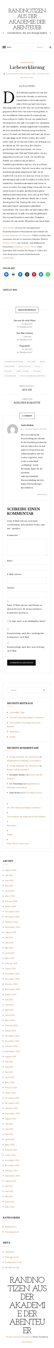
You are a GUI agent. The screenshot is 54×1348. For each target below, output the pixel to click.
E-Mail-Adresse (15, 574)
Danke (13, 737)
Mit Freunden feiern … (33, 792)
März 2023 (10, 1082)
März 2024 (10, 1020)
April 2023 (9, 1077)
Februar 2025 (11, 963)
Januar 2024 (10, 1030)
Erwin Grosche (24, 366)
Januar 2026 (10, 906)
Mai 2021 (9, 1196)
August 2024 (10, 994)
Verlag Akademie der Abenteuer (20, 74)
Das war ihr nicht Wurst (24, 320)
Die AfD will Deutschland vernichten (26, 717)
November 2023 (12, 1041)
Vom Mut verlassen (24, 333)
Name (10, 560)
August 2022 (10, 1118)
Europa (37, 366)
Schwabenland (10, 376)
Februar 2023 (11, 1087)
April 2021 (9, 1201)
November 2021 (12, 1165)
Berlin (42, 362)
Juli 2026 (9, 875)
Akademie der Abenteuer (13, 362)
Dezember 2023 (12, 1036)
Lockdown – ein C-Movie (25, 246)
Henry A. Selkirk (22, 371)
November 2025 (12, 917)
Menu (8, 47)
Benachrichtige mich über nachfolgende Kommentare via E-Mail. (25, 635)
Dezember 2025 (12, 911)
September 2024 (12, 989)
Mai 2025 (9, 948)
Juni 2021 (9, 1191)
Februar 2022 (11, 1150)
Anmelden (9, 1252)
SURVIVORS (8, 258)
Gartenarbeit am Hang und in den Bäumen (26, 816)
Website (11, 588)
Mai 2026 (9, 885)
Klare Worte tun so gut (18, 843)
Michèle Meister (10, 243)
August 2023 (10, 1056)
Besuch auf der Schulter (18, 769)
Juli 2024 (9, 999)
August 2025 (10, 932)
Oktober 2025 (11, 922)
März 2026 (10, 896)
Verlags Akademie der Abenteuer (17, 235)
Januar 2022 (10, 1155)
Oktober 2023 (11, 1046)
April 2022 (9, 1139)
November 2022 (12, 1103)
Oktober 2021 (11, 1170)
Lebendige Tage (17, 712)
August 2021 (10, 1181)
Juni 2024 (9, 1005)
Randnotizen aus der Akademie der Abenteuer (27, 19)
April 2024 (9, 1015)
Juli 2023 (9, 1061)
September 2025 (12, 927)
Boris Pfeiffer (9, 228)
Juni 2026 (9, 880)
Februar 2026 (11, 901)
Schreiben (14, 731)
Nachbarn (36, 371)
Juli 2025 (9, 937)
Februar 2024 (11, 1025)
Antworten (42, 494)
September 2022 (12, 1113)
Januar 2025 (10, 968)
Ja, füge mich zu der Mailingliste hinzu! (27, 621)
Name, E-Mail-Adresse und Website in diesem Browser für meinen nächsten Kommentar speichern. (24, 609)
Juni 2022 (9, 1129)
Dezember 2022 (12, 1098)
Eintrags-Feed (11, 1257)
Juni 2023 (9, 1067)
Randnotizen (27, 62)
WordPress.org (12, 1267)
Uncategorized (12, 1232)
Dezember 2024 (12, 973)
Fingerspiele (24, 346)
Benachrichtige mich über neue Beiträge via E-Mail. (26, 649)
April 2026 (9, 891)
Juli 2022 (9, 1124)
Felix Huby (8, 371)
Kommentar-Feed (13, 1262)
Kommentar (13, 535)
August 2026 (10, 870)
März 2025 (10, 958)
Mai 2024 (9, 1010)
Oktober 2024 (11, 984)
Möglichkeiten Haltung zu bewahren (24, 760)
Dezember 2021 (12, 1160)
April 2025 (9, 953)
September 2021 (12, 1175)
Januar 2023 (10, 1093)
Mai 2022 (9, 1134)
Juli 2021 (9, 1186)
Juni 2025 (9, 942)
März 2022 (10, 1144)
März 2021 (9, 1207)
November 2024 (12, 979)
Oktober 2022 (11, 1108)
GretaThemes (27, 1342)
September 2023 (12, 1051)
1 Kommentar (28, 77)
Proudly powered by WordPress (19, 1337)
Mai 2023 (9, 1072)
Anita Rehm (31, 362)
